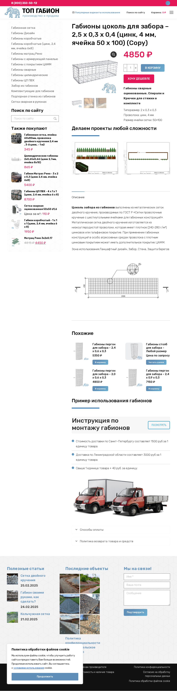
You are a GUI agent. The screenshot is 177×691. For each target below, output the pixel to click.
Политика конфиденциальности (152, 667)
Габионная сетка (23, 27)
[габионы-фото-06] (69, 583)
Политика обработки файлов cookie (149, 681)
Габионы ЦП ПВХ (22, 80)
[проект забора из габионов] (95, 158)
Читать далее (156, 362)
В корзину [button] (100, 362)
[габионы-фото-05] (69, 604)
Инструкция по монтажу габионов (101, 424)
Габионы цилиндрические (29, 75)
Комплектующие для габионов (32, 91)
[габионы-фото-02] (90, 624)
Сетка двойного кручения (33, 578)
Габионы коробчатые (26, 38)
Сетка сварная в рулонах (28, 101)
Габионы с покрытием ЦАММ (31, 64)
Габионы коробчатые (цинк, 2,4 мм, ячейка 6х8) (33, 46)
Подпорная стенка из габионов (33, 96)
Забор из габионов (24, 85)
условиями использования (28, 668)
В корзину (152, 67)
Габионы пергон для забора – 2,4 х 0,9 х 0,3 (157, 374)
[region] (45, 664)
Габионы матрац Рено (26, 53)
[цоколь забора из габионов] (121, 281)
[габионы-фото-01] (90, 583)
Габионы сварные (23, 69)
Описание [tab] (78, 197)
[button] (113, 54)
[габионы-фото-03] (69, 624)
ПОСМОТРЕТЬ (159, 425)
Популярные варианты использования (97, 12)
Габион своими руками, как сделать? (32, 597)
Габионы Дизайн (23, 33)
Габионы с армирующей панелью (34, 59)
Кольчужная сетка (35, 614)
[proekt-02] (147, 158)
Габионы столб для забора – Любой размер (156, 348)
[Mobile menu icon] (171, 12)
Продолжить (45, 676)
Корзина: (158, 12)
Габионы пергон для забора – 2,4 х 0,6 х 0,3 (104, 348)
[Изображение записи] (12, 578)
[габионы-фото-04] (90, 604)
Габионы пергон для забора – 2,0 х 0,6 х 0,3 (103, 374)
